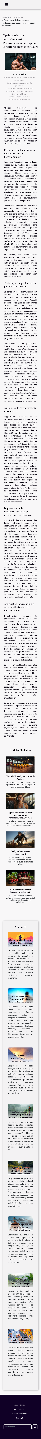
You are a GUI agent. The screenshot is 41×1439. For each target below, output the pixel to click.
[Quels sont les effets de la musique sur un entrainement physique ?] (20, 801)
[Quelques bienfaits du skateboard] (20, 839)
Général (19, 1418)
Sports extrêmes (17, 17)
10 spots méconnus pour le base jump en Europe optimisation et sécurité (20, 1115)
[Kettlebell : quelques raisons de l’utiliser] (20, 764)
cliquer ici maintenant (13, 502)
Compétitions (19, 1405)
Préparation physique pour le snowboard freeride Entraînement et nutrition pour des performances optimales (20, 1230)
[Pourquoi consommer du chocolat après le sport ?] (20, 878)
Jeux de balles (19, 1409)
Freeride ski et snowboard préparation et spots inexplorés (21, 1058)
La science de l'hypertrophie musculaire (19, 88)
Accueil (4, 17)
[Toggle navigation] (6, 4)
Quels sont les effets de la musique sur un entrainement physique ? (20, 815)
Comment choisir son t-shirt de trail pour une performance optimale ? (20, 943)
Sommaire (20, 74)
